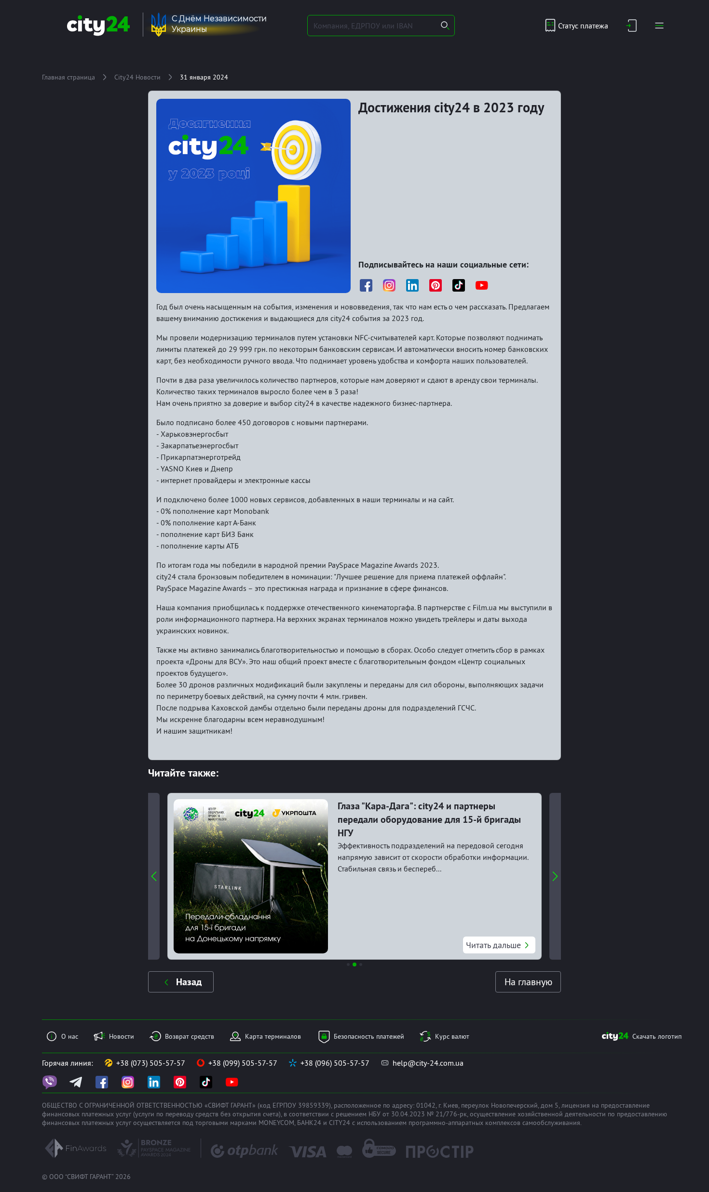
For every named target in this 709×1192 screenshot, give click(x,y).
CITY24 (339, 1122)
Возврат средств (189, 1036)
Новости (121, 1036)
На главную (528, 982)
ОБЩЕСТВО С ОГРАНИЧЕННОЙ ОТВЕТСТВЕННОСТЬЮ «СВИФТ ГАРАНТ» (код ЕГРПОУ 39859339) (186, 1105)
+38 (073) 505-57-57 (150, 1063)
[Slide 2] (354, 964)
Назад (189, 982)
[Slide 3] (360, 964)
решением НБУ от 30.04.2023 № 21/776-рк (401, 1114)
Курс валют (452, 1036)
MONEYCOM (276, 1122)
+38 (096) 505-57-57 (334, 1063)
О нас (69, 1036)
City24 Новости (137, 77)
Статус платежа (583, 25)
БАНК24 (309, 1122)
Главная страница (68, 77)
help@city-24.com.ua (428, 1063)
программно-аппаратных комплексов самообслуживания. (495, 1122)
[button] (154, 876)
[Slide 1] (348, 964)
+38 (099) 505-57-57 (242, 1063)
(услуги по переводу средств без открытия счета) (207, 1114)
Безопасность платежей (369, 1036)
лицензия (575, 1105)
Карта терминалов (273, 1036)
